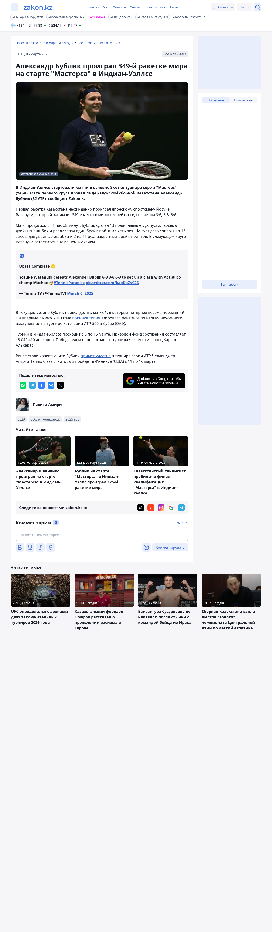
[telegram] (32, 385)
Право (173, 7)
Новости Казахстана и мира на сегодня (44, 43)
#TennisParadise (69, 282)
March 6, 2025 (80, 293)
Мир (106, 7)
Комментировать (170, 547)
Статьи (135, 7)
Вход (184, 522)
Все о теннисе (110, 43)
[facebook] (41, 385)
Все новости (87, 43)
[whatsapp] (23, 385)
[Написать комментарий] (102, 535)
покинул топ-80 (86, 317)
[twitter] (60, 385)
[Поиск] (257, 7)
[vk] (51, 385)
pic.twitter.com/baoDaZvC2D (112, 282)
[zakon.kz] (37, 7)
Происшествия (154, 7)
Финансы (119, 7)
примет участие (96, 355)
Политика (92, 7)
